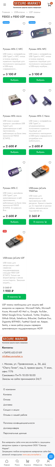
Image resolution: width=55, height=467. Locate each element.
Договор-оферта (11, 428)
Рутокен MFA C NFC (13, 49)
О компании (9, 389)
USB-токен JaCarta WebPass (37, 189)
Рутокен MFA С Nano (39, 116)
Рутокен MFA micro (12, 116)
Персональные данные (15, 433)
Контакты (7, 394)
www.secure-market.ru (32, 454)
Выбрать (15, 80)
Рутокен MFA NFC (38, 49)
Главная (6, 12)
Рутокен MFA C (10, 188)
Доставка (7, 404)
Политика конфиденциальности (19, 423)
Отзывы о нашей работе (15, 414)
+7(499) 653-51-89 (12, 352)
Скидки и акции (11, 409)
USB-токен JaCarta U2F (14, 257)
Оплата (6, 399)
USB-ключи (19, 12)
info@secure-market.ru (12, 356)
